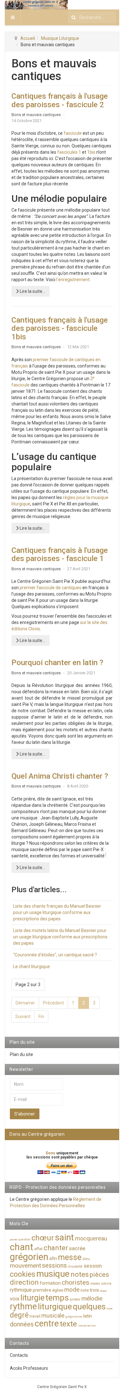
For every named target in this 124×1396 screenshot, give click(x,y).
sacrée (77, 1248)
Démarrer (25, 1002)
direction (24, 1282)
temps (57, 1297)
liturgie (32, 1297)
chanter (56, 1248)
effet (38, 1249)
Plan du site (21, 1054)
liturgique (55, 1306)
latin (87, 1316)
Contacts (19, 1355)
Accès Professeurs (29, 1368)
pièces (99, 1274)
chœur (42, 1237)
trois (94, 1290)
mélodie (91, 1298)
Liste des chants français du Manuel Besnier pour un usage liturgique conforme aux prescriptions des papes (57, 912)
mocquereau (91, 1238)
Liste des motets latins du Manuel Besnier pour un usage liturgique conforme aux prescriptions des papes (60, 937)
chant (21, 1247)
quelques (89, 1306)
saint (64, 1237)
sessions (54, 1265)
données (22, 1324)
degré (19, 1315)
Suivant (23, 1016)
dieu (86, 1259)
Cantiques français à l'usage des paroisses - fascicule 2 (59, 100)
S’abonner (24, 1113)
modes (95, 1283)
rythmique (21, 1290)
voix (14, 1298)
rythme (23, 1306)
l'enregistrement (73, 279)
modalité (75, 1266)
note (84, 1290)
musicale (53, 1315)
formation (50, 1283)
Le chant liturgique (31, 966)
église (57, 1290)
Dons (51, 1153)
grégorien (29, 1256)
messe (69, 1257)
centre (47, 1324)
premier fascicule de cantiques (50, 587)
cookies (22, 1274)
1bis (91, 152)
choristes (75, 1282)
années (75, 1299)
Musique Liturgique (60, 38)
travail (35, 1316)
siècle (106, 1284)
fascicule (73, 133)
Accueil (27, 38)
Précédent (53, 1002)
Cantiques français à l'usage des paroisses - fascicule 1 (59, 554)
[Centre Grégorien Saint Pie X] (36, 4)
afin (53, 1258)
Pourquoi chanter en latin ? (57, 662)
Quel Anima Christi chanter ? (59, 776)
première (42, 1290)
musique (53, 1274)
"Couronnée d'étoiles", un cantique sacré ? (55, 954)
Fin (41, 1016)
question (24, 1239)
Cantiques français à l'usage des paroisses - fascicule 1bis (59, 328)
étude (110, 1308)
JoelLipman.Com (87, 1325)
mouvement (25, 1265)
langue (103, 1290)
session (93, 1266)
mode (71, 1289)
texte (68, 1323)
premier (13, 1239)
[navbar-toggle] (13, 17)
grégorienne (73, 1316)
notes (80, 1274)
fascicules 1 (69, 152)
